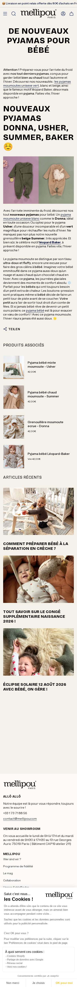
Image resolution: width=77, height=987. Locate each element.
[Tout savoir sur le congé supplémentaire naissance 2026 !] (38, 579)
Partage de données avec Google (25, 959)
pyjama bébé (35, 310)
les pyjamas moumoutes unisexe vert (37, 83)
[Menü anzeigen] (5, 13)
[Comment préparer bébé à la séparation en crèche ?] (38, 511)
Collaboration (12, 880)
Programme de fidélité (18, 866)
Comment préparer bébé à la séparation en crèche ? (35, 546)
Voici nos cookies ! (17, 966)
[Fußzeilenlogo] (20, 784)
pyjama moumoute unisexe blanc (37, 216)
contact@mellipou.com (20, 819)
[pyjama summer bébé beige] (38, 180)
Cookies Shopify (16, 956)
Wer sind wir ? (12, 859)
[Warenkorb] (71, 13)
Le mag (8, 873)
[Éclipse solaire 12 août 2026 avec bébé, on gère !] (38, 652)
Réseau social (15, 963)
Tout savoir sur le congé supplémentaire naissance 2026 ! (34, 616)
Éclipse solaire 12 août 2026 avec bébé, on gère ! (34, 686)
